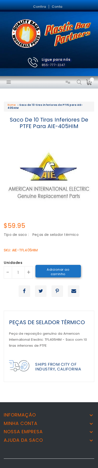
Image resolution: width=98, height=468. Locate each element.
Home (12, 105)
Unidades (13, 263)
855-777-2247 (53, 65)
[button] (49, 62)
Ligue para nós (56, 59)
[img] (90, 82)
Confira (39, 6)
